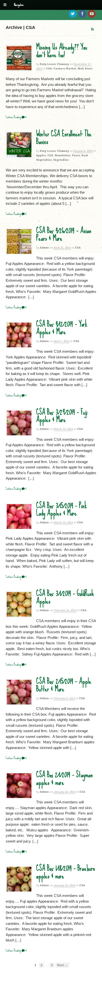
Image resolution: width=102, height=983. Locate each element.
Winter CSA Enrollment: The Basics (64, 137)
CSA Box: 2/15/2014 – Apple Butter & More (63, 685)
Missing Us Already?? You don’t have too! (61, 50)
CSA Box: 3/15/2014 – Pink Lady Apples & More (61, 509)
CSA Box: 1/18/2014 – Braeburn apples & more (65, 872)
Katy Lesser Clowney (54, 64)
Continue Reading (13, 117)
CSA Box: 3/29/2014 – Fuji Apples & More (61, 415)
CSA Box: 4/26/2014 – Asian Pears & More (63, 234)
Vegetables (61, 160)
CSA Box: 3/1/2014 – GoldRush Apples (65, 597)
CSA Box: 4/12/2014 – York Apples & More (61, 327)
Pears (76, 155)
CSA (49, 68)
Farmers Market (64, 68)
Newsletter (63, 155)
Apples (41, 155)
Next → (62, 965)
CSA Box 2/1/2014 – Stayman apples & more (64, 778)
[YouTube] (92, 14)
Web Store (85, 68)
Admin (44, 248)
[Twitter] (73, 14)
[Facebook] (82, 14)
